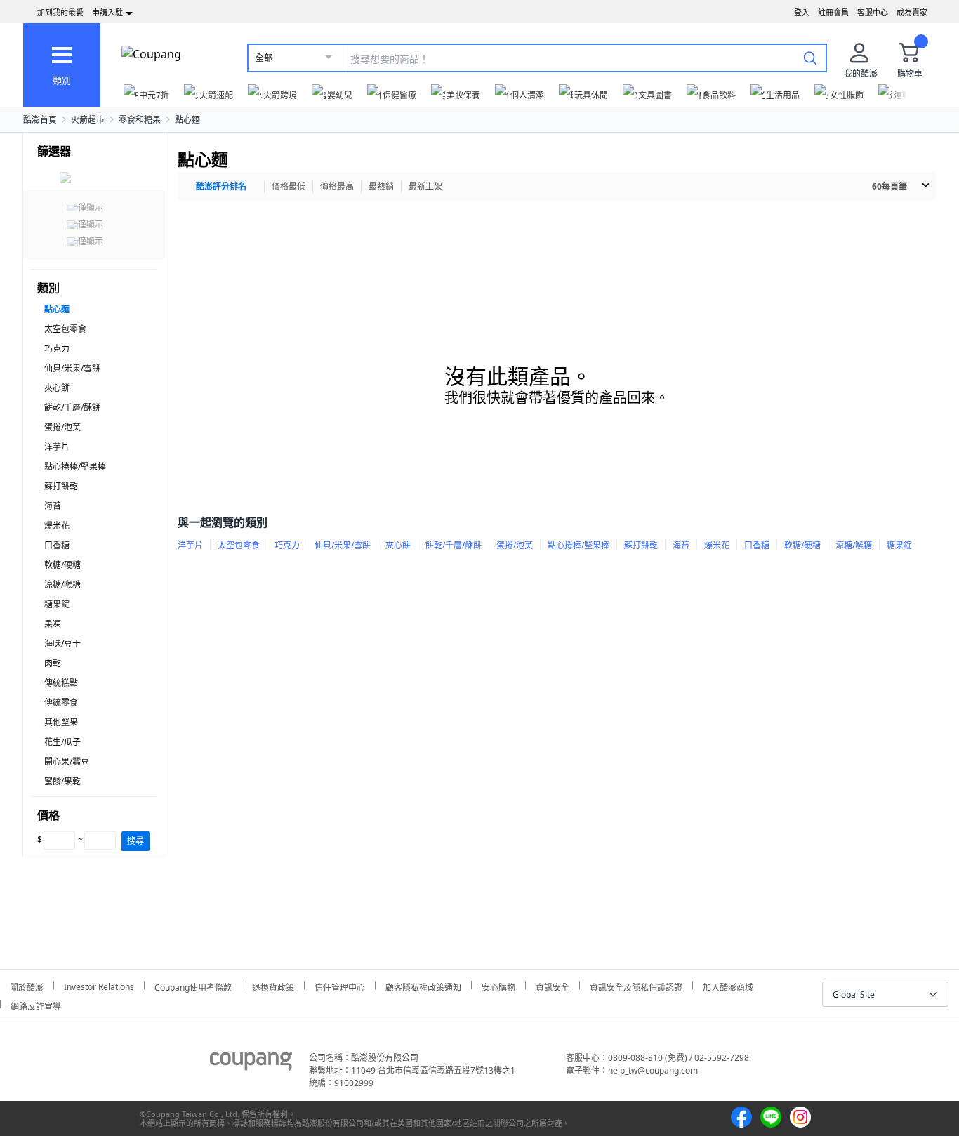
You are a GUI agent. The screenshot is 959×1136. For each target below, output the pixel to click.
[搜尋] (810, 58)
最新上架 (425, 186)
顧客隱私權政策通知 (423, 985)
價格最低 (288, 186)
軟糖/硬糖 (62, 565)
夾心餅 (57, 388)
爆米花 (57, 525)
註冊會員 (833, 12)
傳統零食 (61, 702)
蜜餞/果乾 (62, 781)
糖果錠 (57, 604)
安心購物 (498, 985)
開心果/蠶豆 (66, 761)
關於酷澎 (27, 985)
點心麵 (187, 119)
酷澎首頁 (40, 119)
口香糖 (57, 545)
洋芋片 (57, 447)
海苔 (52, 506)
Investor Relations (99, 985)
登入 (801, 12)
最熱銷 (381, 186)
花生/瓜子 (62, 742)
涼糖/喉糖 (62, 584)
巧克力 (57, 349)
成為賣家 (912, 12)
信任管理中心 (340, 985)
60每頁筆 (889, 186)
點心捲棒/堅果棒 (75, 467)
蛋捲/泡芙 (62, 427)
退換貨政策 (273, 985)
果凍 (52, 624)
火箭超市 (88, 119)
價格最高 (337, 186)
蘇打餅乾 (61, 486)
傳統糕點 (61, 683)
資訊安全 (552, 985)
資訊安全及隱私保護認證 (636, 985)
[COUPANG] (251, 1064)
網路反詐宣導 (36, 1004)
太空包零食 (65, 329)
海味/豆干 (62, 643)
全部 (264, 58)
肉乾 (52, 663)
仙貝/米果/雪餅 (72, 368)
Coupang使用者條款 (193, 985)
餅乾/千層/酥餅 (72, 408)
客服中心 (872, 12)
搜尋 (135, 841)
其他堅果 (61, 722)
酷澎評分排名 (221, 186)
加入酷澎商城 (728, 985)
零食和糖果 (140, 119)
